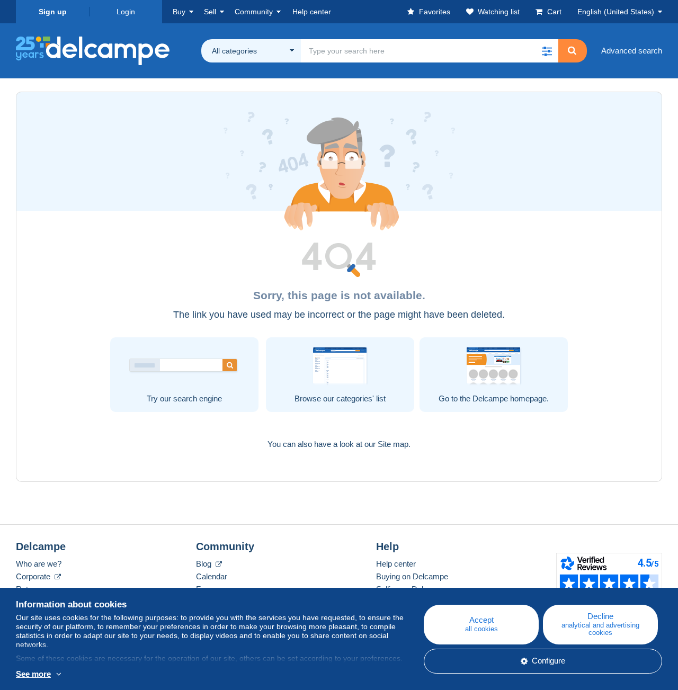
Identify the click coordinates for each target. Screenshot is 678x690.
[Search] (572, 50)
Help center (396, 563)
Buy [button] (179, 11)
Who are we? (38, 563)
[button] (546, 50)
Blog (204, 563)
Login (126, 11)
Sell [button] (210, 11)
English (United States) (615, 11)
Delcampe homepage (509, 398)
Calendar (211, 576)
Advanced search (631, 50)
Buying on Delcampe (412, 576)
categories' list (361, 398)
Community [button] (254, 11)
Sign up (53, 11)
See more (33, 673)
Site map (393, 444)
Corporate (34, 576)
